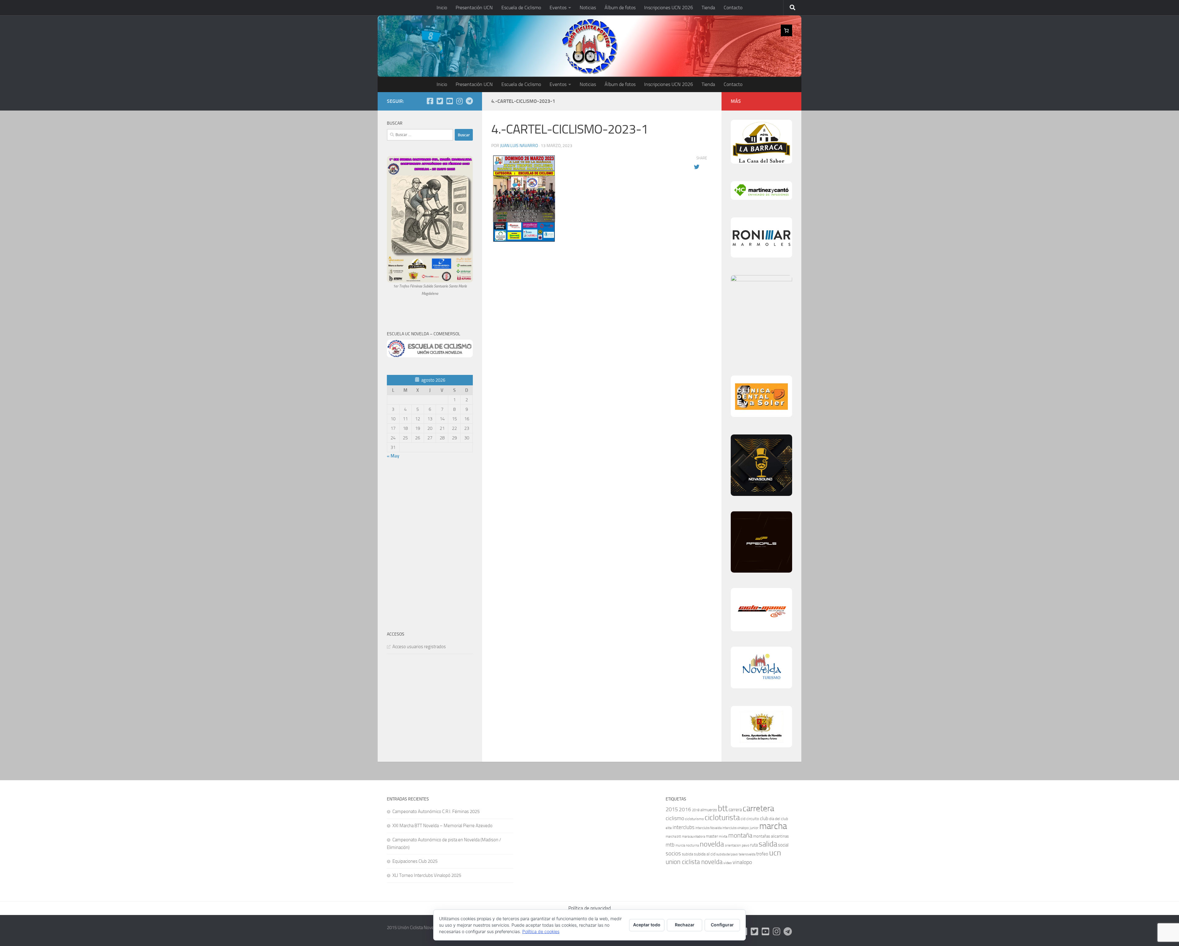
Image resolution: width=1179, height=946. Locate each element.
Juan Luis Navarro (519, 145)
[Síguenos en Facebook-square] (430, 101)
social (783, 845)
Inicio (442, 7)
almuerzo (708, 809)
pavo (745, 845)
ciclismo (675, 818)
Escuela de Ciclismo (521, 7)
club (764, 818)
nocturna (692, 845)
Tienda (708, 7)
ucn (775, 853)
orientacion (733, 845)
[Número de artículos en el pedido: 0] (786, 30)
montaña (740, 835)
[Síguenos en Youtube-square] (449, 101)
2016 (685, 809)
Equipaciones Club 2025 (415, 861)
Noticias (588, 7)
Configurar (722, 924)
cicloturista (722, 817)
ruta (754, 845)
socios (673, 853)
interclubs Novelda (708, 828)
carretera (758, 808)
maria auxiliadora (693, 837)
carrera (735, 809)
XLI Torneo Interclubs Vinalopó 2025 (426, 875)
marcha (773, 826)
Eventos (558, 7)
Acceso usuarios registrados (419, 646)
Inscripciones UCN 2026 (668, 7)
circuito (752, 818)
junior (754, 828)
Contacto (733, 7)
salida (768, 843)
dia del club (778, 818)
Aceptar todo (646, 924)
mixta (723, 836)
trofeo (762, 854)
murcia (680, 845)
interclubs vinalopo (735, 828)
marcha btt (673, 837)
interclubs (684, 827)
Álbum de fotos (620, 7)
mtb (670, 845)
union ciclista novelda (694, 862)
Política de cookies (540, 931)
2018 (695, 810)
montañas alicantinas (771, 836)
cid (743, 818)
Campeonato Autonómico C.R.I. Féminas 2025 (436, 811)
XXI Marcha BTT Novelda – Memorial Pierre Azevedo (442, 825)
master (712, 836)
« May (393, 456)
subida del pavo (727, 854)
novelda (712, 843)
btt (723, 808)
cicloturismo (694, 819)
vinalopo (742, 862)
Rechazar (685, 924)
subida (687, 854)
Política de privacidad (589, 908)
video (727, 863)
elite (669, 828)
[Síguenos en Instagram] (459, 101)
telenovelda (747, 854)
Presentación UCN (474, 7)
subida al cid (704, 854)
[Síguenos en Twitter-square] (439, 101)
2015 (672, 809)
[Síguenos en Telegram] (469, 101)
